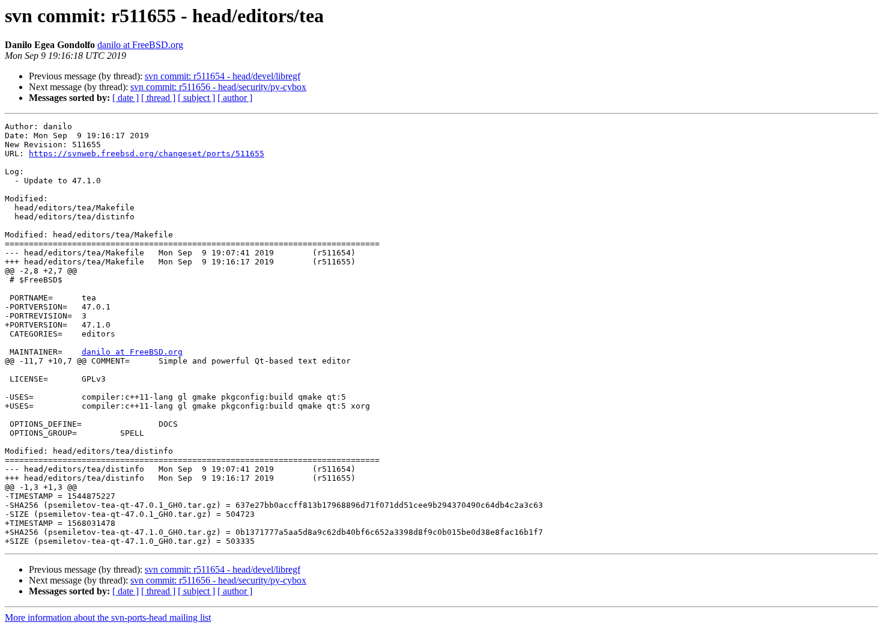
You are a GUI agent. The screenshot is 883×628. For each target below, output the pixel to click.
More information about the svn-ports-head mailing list (108, 617)
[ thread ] (158, 98)
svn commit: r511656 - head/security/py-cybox (218, 87)
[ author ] (234, 98)
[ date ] (125, 98)
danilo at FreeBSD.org (140, 45)
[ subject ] (196, 98)
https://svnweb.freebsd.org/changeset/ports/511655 (146, 153)
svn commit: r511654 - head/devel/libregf (222, 76)
